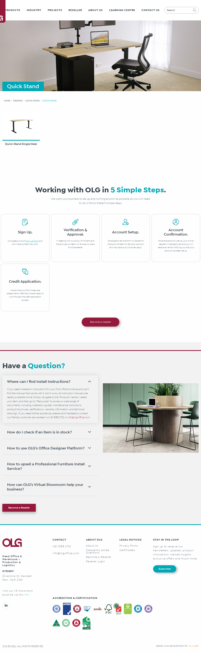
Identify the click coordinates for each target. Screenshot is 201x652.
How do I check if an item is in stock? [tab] (39, 432)
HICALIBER (193, 646)
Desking (17, 100)
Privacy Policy (129, 546)
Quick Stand (33, 100)
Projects (55, 10)
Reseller (75, 10)
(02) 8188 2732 (62, 546)
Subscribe (165, 568)
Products (12, 10)
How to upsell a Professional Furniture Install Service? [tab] (46, 466)
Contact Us (150, 10)
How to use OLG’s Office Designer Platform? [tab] (45, 448)
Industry (34, 10)
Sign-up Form (32, 241)
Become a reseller (100, 322)
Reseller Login (95, 561)
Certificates (127, 550)
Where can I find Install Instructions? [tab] (38, 381)
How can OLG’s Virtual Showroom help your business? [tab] (45, 487)
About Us (95, 10)
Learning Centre (122, 10)
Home (7, 100)
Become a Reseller (19, 507)
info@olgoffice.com (79, 417)
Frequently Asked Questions (97, 551)
